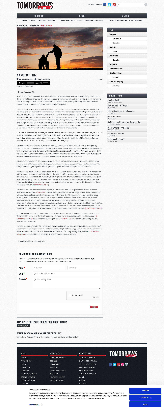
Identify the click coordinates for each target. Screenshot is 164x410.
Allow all (145, 391)
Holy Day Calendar (29, 374)
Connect (38, 15)
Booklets (80, 20)
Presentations (121, 20)
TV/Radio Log (26, 361)
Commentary (89, 20)
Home (20, 25)
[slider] (46, 83)
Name (22, 268)
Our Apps (24, 384)
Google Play (73, 337)
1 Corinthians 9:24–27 (93, 208)
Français (99, 5)
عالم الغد (82, 377)
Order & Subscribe (28, 377)
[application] (33, 83)
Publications (55, 353)
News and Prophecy (116, 81)
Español (91, 5)
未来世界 (82, 380)
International (85, 353)
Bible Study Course (68, 20)
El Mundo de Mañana (88, 361)
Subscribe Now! (23, 326)
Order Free (42, 20)
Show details (34, 404)
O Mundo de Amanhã (87, 374)
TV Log (131, 20)
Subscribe (116, 43)
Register (116, 77)
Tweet (100, 79)
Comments (32, 20)
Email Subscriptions (58, 358)
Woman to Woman (115, 68)
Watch (125, 15)
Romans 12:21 (67, 219)
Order (115, 51)
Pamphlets (113, 64)
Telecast (112, 20)
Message (23, 279)
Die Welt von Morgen (87, 364)
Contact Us (25, 367)
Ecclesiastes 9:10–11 (40, 185)
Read (82, 15)
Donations (51, 20)
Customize (144, 397)
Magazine (99, 20)
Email (22, 274)
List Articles (117, 38)
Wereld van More (86, 371)
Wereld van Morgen (87, 367)
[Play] (20, 83)
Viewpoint (138, 20)
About (24, 20)
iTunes (62, 337)
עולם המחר (82, 384)
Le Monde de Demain (87, 358)
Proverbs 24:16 (41, 192)
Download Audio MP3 (25, 86)
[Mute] (41, 83)
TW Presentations (28, 380)
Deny (145, 404)
